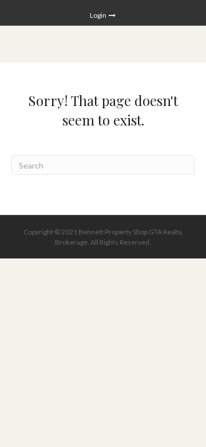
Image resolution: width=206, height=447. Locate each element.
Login (99, 15)
